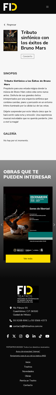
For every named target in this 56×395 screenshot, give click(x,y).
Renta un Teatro (28, 380)
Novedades (28, 371)
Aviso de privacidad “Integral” (28, 351)
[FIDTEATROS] (10, 7)
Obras (28, 376)
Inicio (28, 362)
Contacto (28, 385)
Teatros (28, 366)
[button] (47, 7)
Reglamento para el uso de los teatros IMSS (28, 356)
